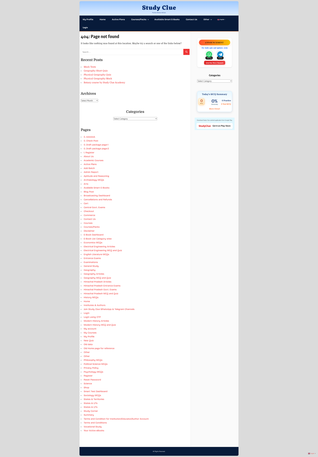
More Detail (214, 109)
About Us (89, 156)
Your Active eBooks (94, 430)
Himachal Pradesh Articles (97, 281)
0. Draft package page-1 (96, 144)
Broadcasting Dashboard (97, 195)
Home (103, 19)
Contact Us (191, 19)
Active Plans (118, 19)
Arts (86, 184)
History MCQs (91, 297)
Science (88, 383)
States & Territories (94, 399)
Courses (88, 223)
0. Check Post (91, 140)
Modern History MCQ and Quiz (100, 324)
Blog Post (89, 191)
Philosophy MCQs (93, 360)
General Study (91, 266)
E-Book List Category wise (98, 238)
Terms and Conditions (95, 422)
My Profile (88, 19)
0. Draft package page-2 (96, 148)
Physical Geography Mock (98, 78)
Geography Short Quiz (96, 70)
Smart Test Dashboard (95, 391)
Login (85, 27)
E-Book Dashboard (93, 234)
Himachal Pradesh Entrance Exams (102, 285)
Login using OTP (92, 317)
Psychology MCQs (93, 371)
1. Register (89, 152)
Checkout (89, 211)
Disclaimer (89, 230)
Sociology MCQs (92, 395)
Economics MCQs (93, 242)
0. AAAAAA (89, 137)
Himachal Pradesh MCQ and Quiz (101, 293)
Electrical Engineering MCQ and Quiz (103, 250)
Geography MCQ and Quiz (97, 277)
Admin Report (91, 172)
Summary (89, 414)
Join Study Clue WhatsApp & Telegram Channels (109, 309)
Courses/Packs (138, 19)
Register (88, 375)
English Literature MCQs (96, 254)
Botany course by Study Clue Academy (104, 82)
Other (206, 19)
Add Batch (89, 168)
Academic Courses (93, 160)
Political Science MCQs (96, 364)
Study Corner (91, 411)
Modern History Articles (96, 321)
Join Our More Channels (214, 63)
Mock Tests (90, 67)
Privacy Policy (91, 367)
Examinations (91, 262)
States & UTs (91, 403)
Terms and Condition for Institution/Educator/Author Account (116, 418)
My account (90, 328)
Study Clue (159, 8)
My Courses (90, 332)
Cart (86, 203)
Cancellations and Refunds (98, 199)
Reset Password (92, 379)
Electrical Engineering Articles (99, 246)
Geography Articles (94, 274)
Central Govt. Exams (94, 207)
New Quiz (89, 340)
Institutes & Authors (94, 305)
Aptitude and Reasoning (96, 176)
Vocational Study (93, 426)
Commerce (89, 215)
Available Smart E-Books (166, 19)
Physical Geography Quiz (97, 74)
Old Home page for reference (99, 348)
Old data (88, 344)
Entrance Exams (92, 258)
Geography (90, 270)
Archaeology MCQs (94, 180)
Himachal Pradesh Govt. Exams (100, 289)
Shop (86, 387)
